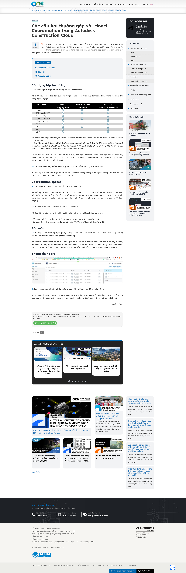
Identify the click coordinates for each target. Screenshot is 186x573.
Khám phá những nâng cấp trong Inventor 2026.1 (108, 457)
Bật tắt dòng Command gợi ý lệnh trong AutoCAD (139, 154)
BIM (132, 52)
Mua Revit (132, 565)
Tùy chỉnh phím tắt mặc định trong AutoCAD (138, 193)
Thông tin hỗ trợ (44, 76)
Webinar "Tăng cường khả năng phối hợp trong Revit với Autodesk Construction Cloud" (48, 370)
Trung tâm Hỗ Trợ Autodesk (64, 565)
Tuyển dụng (134, 99)
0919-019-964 (69, 515)
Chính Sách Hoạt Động (41, 565)
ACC (42, 332)
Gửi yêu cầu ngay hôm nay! (123, 571)
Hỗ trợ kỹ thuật (84, 565)
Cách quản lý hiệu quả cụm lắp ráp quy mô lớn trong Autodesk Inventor (140, 401)
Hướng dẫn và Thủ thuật (139, 85)
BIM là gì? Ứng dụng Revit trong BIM (139, 134)
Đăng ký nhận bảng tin (45, 323)
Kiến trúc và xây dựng (138, 48)
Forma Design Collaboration (141, 27)
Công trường (136, 56)
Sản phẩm (134, 77)
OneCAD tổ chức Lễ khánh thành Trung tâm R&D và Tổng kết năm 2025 (107, 416)
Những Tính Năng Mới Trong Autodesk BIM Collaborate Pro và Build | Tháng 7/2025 (77, 458)
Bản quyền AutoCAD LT (116, 565)
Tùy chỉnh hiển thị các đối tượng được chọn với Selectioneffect (139, 213)
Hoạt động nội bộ (136, 104)
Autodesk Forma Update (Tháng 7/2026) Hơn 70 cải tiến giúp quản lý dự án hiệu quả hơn (140, 448)
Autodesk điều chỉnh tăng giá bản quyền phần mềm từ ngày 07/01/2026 (45, 458)
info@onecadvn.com (98, 515)
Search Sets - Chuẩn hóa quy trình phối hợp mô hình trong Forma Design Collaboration (139, 424)
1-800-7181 (41, 515)
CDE (132, 60)
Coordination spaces (46, 68)
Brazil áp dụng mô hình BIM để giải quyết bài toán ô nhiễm (106, 368)
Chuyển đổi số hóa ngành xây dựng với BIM (77, 367)
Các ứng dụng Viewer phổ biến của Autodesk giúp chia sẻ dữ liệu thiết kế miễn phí (140, 472)
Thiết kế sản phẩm (138, 69)
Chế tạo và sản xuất (139, 73)
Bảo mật (41, 72)
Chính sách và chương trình (140, 95)
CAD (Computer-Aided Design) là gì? (138, 173)
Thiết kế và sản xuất (138, 64)
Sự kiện (132, 90)
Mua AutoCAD (98, 565)
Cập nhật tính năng (138, 81)
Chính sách (134, 108)
